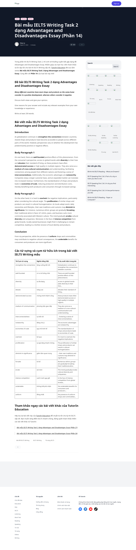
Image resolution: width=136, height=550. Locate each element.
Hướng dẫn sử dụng (42, 502)
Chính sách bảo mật (63, 505)
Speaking (17, 524)
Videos (17, 534)
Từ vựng (24, 19)
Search (90, 63)
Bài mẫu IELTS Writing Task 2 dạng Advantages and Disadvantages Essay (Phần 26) (47, 433)
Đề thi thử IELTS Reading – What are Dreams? (103, 172)
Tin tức (17, 528)
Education (18, 504)
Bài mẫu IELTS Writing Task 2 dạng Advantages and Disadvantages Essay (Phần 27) (47, 427)
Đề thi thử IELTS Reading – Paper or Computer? (100, 198)
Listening (17, 514)
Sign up (116, 3)
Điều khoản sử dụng (63, 502)
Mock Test (18, 517)
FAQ (16, 507)
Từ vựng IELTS (49, 440)
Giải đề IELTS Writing (22, 440)
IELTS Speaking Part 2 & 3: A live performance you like (103, 191)
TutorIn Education (58, 68)
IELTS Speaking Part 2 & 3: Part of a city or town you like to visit (102, 177)
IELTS (17, 19)
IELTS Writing (37, 440)
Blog (37, 508)
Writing (30, 19)
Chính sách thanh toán (64, 509)
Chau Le (22, 43)
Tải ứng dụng (40, 505)
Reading (17, 521)
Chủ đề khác (18, 500)
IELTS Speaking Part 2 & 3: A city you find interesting (102, 184)
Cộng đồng (39, 512)
